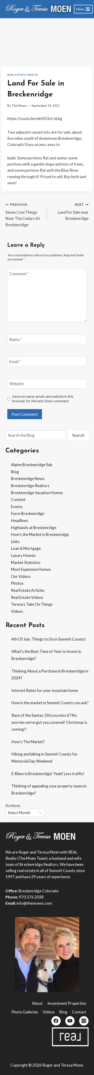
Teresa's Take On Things (32, 604)
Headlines (19, 520)
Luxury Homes (23, 555)
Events (17, 506)
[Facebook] (56, 1021)
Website (16, 383)
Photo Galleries (24, 1012)
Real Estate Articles (27, 590)
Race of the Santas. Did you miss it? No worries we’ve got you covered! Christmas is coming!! (49, 722)
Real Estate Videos (22, 74)
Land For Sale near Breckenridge (73, 212)
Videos (17, 611)
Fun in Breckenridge (27, 513)
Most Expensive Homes (31, 569)
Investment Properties (66, 1003)
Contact (79, 1012)
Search (78, 435)
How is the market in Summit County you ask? (50, 702)
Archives (13, 805)
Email (15, 361)
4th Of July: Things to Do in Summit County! (48, 639)
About (37, 1003)
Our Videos (21, 576)
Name (15, 339)
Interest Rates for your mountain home (44, 690)
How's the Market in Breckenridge (40, 534)
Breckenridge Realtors (30, 485)
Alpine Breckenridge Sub (31, 464)
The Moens (19, 105)
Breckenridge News (27, 478)
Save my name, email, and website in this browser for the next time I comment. (42, 398)
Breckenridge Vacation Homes (37, 492)
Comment (19, 273)
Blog (15, 471)
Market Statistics (25, 562)
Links (15, 541)
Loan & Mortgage (26, 548)
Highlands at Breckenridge (33, 527)
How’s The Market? (28, 741)
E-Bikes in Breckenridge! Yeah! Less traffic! (47, 773)
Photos (17, 583)
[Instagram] (84, 1021)
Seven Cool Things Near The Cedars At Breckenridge (22, 215)
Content (18, 499)
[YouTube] (70, 1021)
